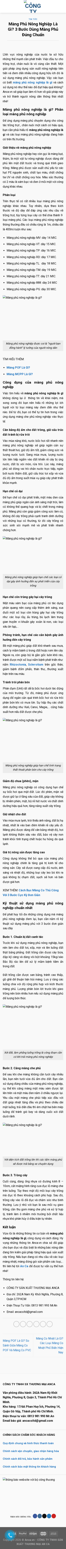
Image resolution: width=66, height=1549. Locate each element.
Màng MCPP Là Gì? (20, 374)
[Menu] (5, 6)
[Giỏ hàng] (61, 6)
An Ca (23, 1266)
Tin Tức (33, 19)
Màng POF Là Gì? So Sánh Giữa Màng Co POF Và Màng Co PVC (17, 1345)
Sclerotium (35, 664)
